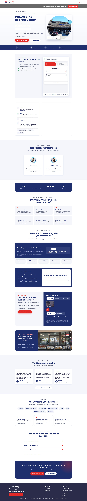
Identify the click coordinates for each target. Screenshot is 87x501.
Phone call (59, 248)
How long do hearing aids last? (31, 445)
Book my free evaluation (22, 40)
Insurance (54, 2)
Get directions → (23, 110)
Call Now (76, 2)
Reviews (71, 2)
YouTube (53, 248)
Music (49, 248)
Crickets (62, 298)
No (62, 281)
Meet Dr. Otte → (33, 172)
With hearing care (60, 313)
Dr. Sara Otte (33, 165)
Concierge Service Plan (63, 223)
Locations (19, 11)
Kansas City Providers (39, 2)
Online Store (66, 2)
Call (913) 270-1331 (52, 94)
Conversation (50, 298)
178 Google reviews (26, 23)
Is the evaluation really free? (30, 449)
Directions (65, 248)
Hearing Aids (47, 2)
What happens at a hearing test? (31, 441)
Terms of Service (55, 498)
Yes (50, 281)
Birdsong (57, 298)
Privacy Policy (63, 498)
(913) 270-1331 (36, 40)
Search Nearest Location (16, 494)
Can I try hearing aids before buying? (32, 454)
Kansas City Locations (29, 2)
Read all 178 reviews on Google (43, 387)
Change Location (73, 6)
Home (16, 11)
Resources (60, 2)
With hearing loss (51, 313)
